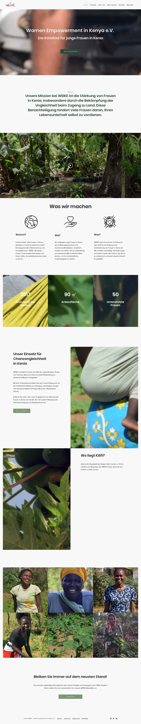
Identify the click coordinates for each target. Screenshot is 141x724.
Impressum (67, 718)
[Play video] (70, 165)
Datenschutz (76, 718)
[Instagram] (111, 718)
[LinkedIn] (117, 718)
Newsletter (85, 718)
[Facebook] (114, 718)
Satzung (59, 718)
